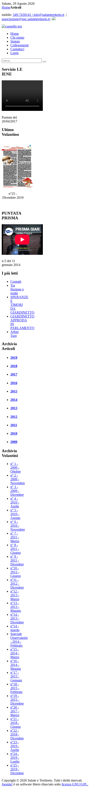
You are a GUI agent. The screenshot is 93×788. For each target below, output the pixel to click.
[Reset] (44, 61)
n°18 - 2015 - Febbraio (16, 688)
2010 (13, 433)
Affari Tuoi (14, 333)
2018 (13, 366)
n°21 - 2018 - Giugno (15, 722)
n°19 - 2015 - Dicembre (17, 699)
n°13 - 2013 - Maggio (15, 606)
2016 (13, 383)
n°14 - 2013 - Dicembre (17, 618)
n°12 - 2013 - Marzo (14, 595)
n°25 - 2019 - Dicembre (17, 769)
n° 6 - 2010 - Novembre (17, 525)
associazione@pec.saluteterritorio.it (26, 19)
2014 (13, 400)
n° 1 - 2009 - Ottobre (15, 467)
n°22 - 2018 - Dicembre (17, 734)
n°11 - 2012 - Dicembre (17, 583)
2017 (13, 374)
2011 (13, 425)
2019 (13, 357)
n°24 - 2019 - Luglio (14, 757)
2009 (13, 442)
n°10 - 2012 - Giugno (15, 572)
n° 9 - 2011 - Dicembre (17, 560)
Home (6, 7)
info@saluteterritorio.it (38, 15)
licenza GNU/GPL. (75, 784)
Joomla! (7, 784)
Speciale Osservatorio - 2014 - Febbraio (19, 639)
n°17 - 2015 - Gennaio (16, 676)
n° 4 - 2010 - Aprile (14, 502)
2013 (13, 408)
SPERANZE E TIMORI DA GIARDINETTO (22, 304)
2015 (13, 391)
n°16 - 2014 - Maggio (15, 664)
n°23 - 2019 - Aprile (14, 746)
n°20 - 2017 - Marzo (14, 711)
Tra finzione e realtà (17, 289)
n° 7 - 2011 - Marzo (14, 537)
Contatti (15, 281)
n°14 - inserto (14, 628)
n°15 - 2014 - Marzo (14, 653)
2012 (13, 416)
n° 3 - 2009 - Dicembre (17, 490)
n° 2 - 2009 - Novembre (17, 479)
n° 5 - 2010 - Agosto (15, 514)
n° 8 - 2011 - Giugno (15, 548)
